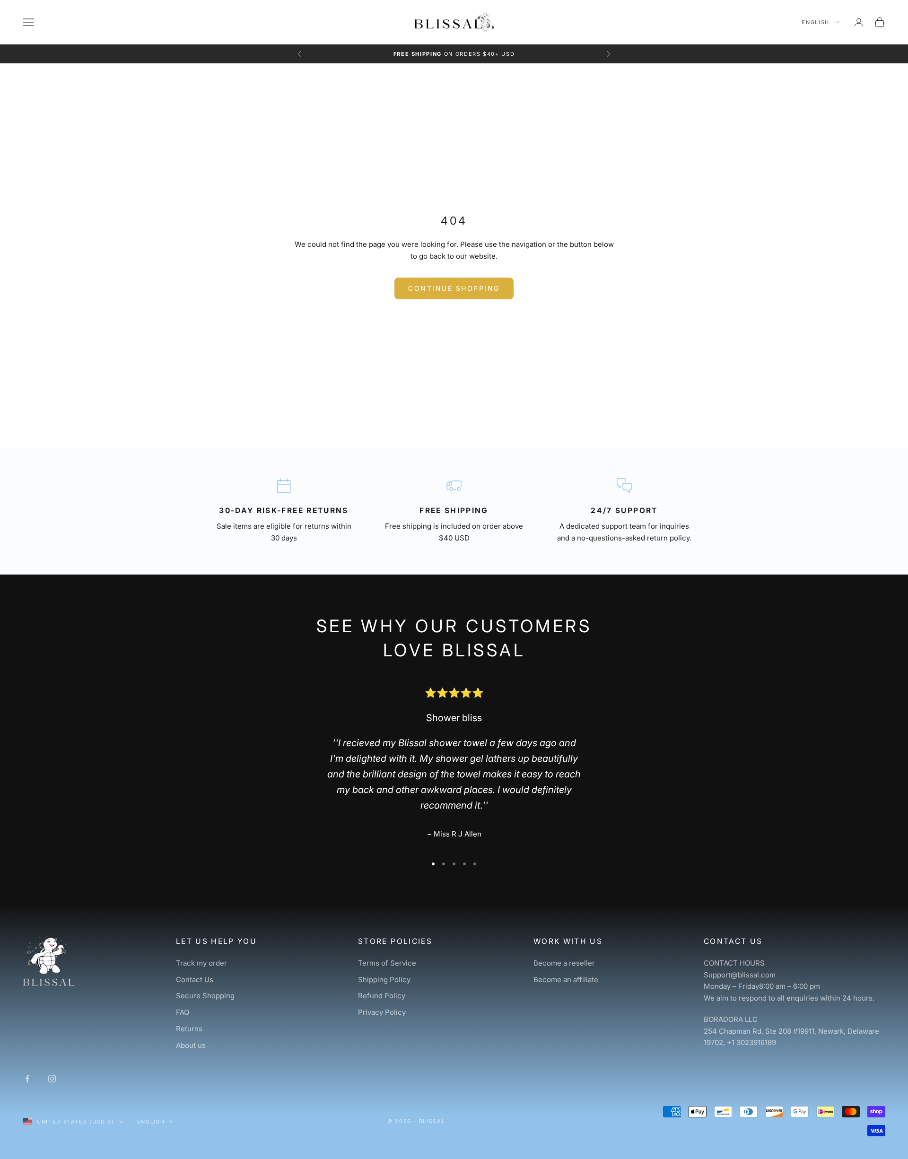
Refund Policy (381, 995)
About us (191, 1045)
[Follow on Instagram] (52, 1078)
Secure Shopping (205, 995)
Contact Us (194, 979)
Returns (189, 1028)
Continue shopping (454, 288)
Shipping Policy (384, 979)
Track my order (201, 963)
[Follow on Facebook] (27, 1078)
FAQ (182, 1012)
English (815, 22)
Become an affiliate (565, 979)
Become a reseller (564, 963)
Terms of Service (387, 963)
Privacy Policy (382, 1012)
